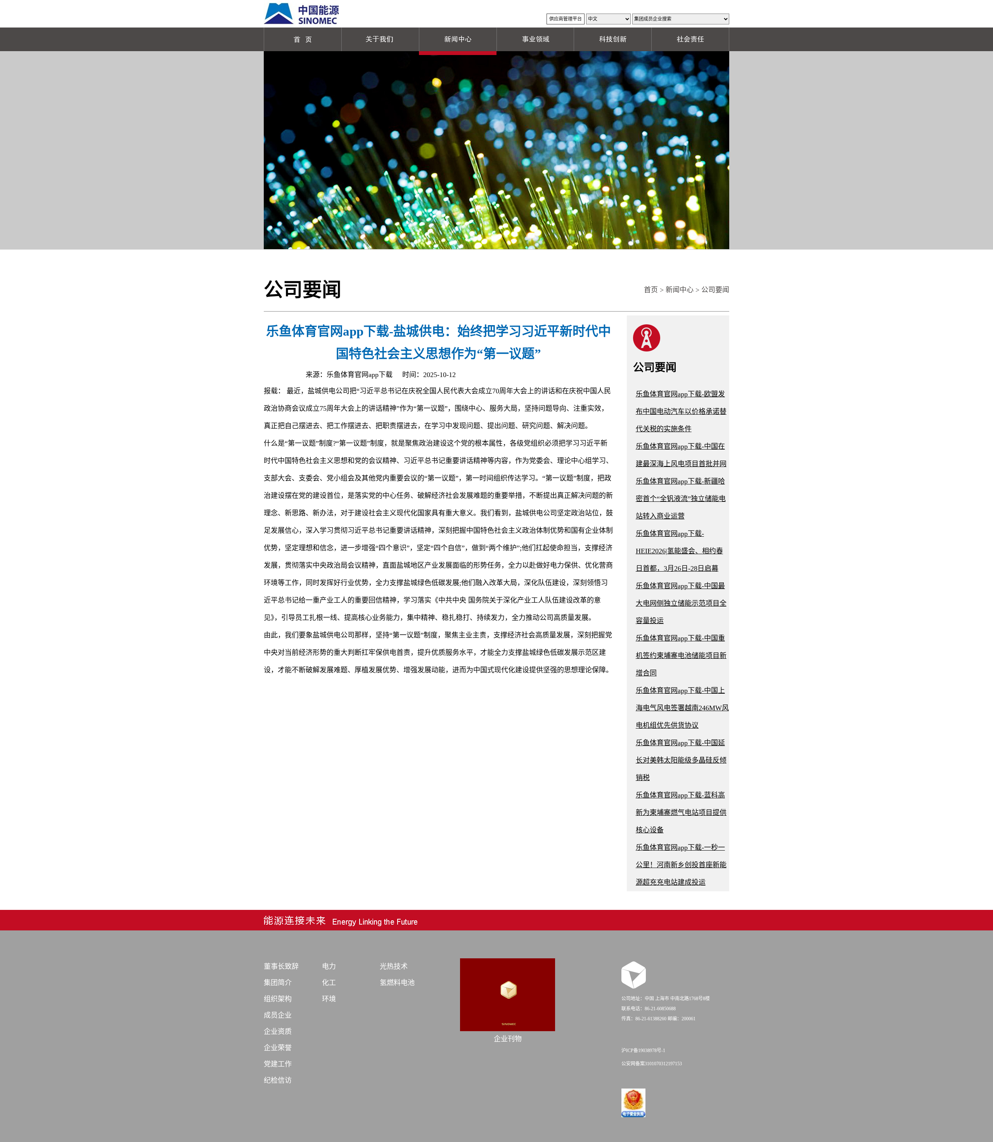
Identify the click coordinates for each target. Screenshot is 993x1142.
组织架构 (278, 999)
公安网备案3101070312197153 (651, 1063)
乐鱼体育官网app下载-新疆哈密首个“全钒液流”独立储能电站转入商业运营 (681, 498)
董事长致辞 (281, 966)
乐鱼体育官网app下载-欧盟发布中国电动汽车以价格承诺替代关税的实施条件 (681, 411)
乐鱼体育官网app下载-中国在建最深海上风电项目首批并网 (681, 455)
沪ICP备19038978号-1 (643, 1050)
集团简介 (278, 983)
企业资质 (278, 1031)
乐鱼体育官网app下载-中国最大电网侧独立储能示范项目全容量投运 (681, 603)
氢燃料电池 (397, 983)
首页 (651, 290)
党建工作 (278, 1064)
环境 (329, 999)
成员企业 (278, 1015)
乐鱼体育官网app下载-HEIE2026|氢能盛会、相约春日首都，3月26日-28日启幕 (679, 551)
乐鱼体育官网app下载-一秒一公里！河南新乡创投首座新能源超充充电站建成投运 (681, 865)
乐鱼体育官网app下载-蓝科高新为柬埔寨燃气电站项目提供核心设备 (681, 812)
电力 (329, 966)
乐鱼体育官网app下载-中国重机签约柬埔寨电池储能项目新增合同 (681, 655)
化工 (329, 983)
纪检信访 (278, 1080)
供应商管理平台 (565, 19)
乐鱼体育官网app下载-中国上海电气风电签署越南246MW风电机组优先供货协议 (682, 708)
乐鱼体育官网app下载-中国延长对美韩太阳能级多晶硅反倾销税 (681, 760)
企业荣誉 (278, 1048)
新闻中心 (680, 290)
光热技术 (394, 966)
